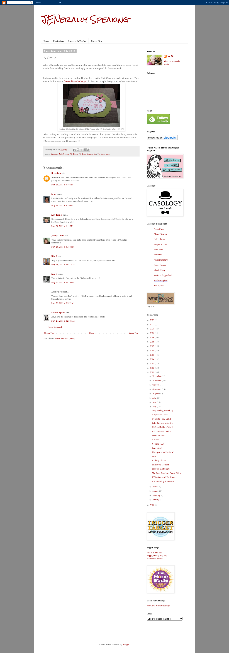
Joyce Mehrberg (161, 259)
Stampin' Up (91, 154)
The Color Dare (103, 154)
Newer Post (49, 333)
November (157, 380)
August (155, 393)
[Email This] (74, 150)
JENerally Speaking (85, 19)
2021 (152, 328)
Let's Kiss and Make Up (162, 422)
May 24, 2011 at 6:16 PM (62, 184)
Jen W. (170, 56)
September (157, 389)
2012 (152, 367)
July (154, 397)
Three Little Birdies (155, 558)
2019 (152, 337)
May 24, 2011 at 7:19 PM (62, 205)
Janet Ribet (158, 249)
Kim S (54, 256)
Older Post (133, 333)
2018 (152, 341)
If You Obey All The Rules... (164, 477)
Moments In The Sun (77, 40)
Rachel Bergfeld (160, 280)
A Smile (155, 439)
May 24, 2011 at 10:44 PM (62, 246)
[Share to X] (81, 150)
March (155, 490)
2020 (152, 333)
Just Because (64, 154)
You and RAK (158, 443)
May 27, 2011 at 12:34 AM (63, 320)
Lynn (53, 193)
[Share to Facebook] (85, 150)
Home (46, 40)
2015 (152, 354)
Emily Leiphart (58, 312)
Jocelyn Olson (57, 235)
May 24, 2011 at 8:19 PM (62, 226)
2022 (152, 324)
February (156, 495)
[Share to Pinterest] (88, 150)
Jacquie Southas (160, 244)
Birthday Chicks (159, 460)
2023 (152, 320)
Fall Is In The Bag (154, 552)
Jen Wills (158, 254)
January (156, 499)
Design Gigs (96, 40)
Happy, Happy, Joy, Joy (157, 555)
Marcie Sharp (159, 270)
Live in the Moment (160, 464)
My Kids (82, 154)
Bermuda (54, 154)
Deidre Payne (159, 239)
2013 (152, 363)
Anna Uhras (159, 228)
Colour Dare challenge (75, 81)
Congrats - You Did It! (161, 418)
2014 (152, 359)
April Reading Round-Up (163, 481)
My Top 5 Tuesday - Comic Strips (166, 473)
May (154, 406)
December (157, 376)
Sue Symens (159, 285)
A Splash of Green (160, 414)
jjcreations (56, 173)
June (154, 402)
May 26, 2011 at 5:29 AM (62, 302)
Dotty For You (158, 435)
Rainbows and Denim (161, 431)
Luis (154, 456)
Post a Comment (55, 326)
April (154, 486)
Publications (58, 40)
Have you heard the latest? (163, 452)
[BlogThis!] (78, 150)
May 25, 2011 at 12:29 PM (62, 282)
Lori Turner (56, 214)
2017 (152, 346)
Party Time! (157, 447)
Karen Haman (160, 264)
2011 (152, 372)
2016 (152, 350)
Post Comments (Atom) (65, 338)
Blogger (126, 644)
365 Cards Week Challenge (158, 605)
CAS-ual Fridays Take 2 (162, 426)
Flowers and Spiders (161, 468)
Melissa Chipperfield (163, 275)
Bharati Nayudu (160, 234)
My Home (74, 154)
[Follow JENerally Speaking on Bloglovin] (162, 139)
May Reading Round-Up (162, 410)
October (156, 384)
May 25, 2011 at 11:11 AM (63, 264)
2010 (152, 504)
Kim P (54, 273)
